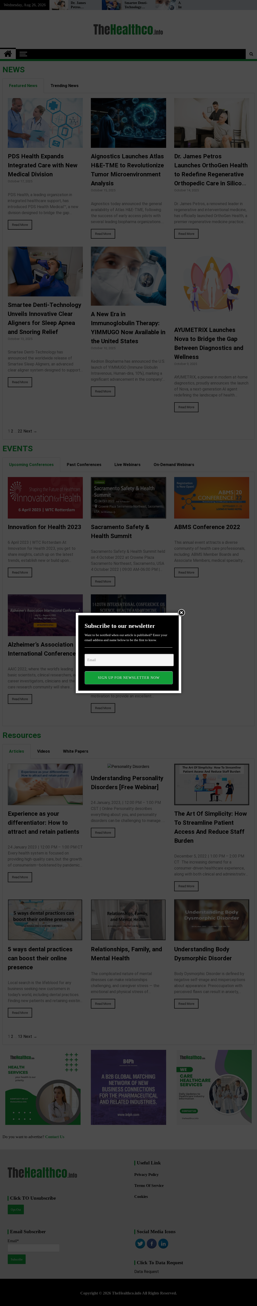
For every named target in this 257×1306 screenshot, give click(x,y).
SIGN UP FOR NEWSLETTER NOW (129, 678)
